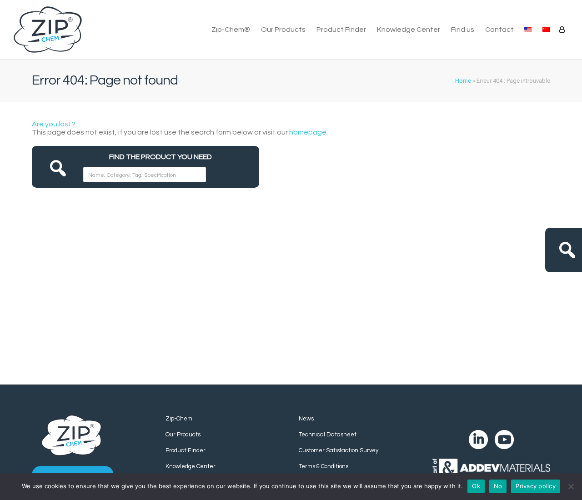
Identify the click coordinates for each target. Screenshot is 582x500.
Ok (476, 486)
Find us (462, 29)
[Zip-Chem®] (48, 29)
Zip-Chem (179, 418)
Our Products (283, 29)
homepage (307, 132)
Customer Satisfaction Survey (338, 450)
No (498, 486)
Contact (499, 29)
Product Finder (341, 29)
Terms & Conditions (323, 466)
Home (463, 80)
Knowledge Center (408, 29)
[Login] (562, 29)
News (306, 418)
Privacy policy (536, 486)
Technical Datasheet (327, 434)
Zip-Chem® (230, 29)
